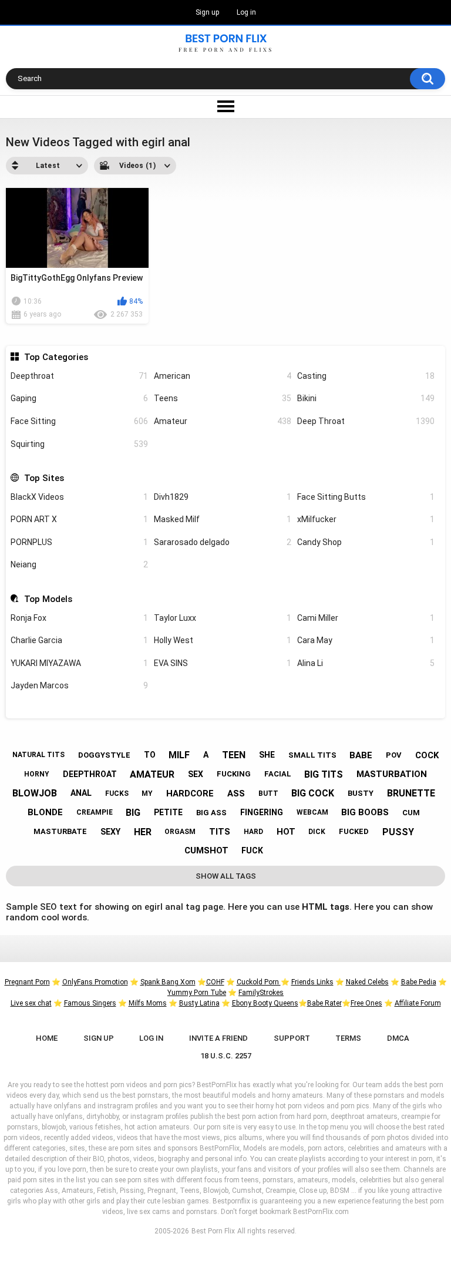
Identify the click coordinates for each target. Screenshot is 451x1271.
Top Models (48, 599)
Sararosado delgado (222, 542)
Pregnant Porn (27, 982)
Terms (348, 1038)
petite (168, 812)
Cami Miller (366, 618)
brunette (411, 793)
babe (360, 755)
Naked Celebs (367, 982)
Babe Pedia (418, 982)
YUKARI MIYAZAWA (79, 663)
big (133, 812)
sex (195, 774)
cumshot (206, 850)
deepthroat (90, 774)
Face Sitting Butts (366, 497)
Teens (222, 398)
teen (233, 755)
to (150, 754)
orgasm (180, 832)
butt (268, 793)
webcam (312, 812)
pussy (398, 832)
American (222, 376)
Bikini (366, 398)
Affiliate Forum (418, 1003)
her (143, 832)
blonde (45, 812)
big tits (323, 774)
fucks (117, 793)
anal (81, 793)
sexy (110, 831)
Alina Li (366, 663)
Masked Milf (222, 519)
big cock (312, 793)
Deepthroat (79, 376)
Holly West (222, 640)
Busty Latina (199, 1003)
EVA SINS (222, 663)
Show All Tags (226, 876)
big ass (211, 812)
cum (411, 812)
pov (394, 755)
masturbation (391, 774)
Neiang (79, 564)
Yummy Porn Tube (196, 992)
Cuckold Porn (259, 982)
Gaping (79, 398)
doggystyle (104, 755)
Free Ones (366, 1003)
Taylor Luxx (222, 618)
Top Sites (43, 478)
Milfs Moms (148, 1003)
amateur (152, 774)
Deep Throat (366, 421)
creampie (94, 812)
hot (286, 831)
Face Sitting (79, 421)
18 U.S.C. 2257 (225, 1055)
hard (253, 832)
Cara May (366, 640)
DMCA (398, 1038)
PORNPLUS (79, 542)
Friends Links (312, 982)
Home (47, 1038)
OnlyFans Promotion (95, 982)
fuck (252, 850)
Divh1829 (222, 497)
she (267, 754)
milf (179, 755)
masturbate (60, 831)
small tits (312, 755)
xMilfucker (366, 519)
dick (316, 832)
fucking (234, 773)
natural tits (38, 755)
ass (236, 793)
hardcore (190, 793)
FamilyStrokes (261, 992)
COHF (215, 982)
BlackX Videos (79, 497)
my (147, 793)
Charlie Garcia (79, 640)
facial (277, 773)
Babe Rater (324, 1003)
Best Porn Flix (213, 1231)
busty (360, 793)
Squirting (79, 444)
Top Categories (55, 357)
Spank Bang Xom (168, 982)
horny (36, 774)
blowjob (34, 793)
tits (219, 831)
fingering (261, 812)
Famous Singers (90, 1003)
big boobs (365, 812)
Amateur (222, 421)
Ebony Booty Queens (265, 1003)
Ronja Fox (79, 618)
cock (427, 755)
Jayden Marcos (79, 685)
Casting (366, 376)
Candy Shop (366, 542)
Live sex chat (31, 1003)
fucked (354, 831)
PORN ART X (79, 519)
